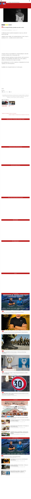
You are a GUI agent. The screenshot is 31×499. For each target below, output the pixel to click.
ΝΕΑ (2, 311)
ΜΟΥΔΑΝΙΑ (3, 416)
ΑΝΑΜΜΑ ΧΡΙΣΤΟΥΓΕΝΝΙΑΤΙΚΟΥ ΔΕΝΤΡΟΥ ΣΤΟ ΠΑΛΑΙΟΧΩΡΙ (9, 113)
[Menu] (1, 1)
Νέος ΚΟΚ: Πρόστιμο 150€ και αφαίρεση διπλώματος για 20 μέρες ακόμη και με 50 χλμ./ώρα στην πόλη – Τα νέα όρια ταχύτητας (15, 394)
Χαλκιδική (12, 416)
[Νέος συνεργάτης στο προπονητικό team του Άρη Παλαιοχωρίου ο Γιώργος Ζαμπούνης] (15, 322)
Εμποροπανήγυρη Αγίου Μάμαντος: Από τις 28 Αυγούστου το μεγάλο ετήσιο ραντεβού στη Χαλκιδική (14, 417)
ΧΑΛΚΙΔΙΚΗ (8, 416)
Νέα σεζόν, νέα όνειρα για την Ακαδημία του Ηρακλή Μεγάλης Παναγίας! (10, 2)
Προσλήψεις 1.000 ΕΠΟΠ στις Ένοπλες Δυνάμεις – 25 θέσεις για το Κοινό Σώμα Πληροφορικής (14, 352)
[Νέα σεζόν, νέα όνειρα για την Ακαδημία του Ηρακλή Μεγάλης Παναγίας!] (15, 302)
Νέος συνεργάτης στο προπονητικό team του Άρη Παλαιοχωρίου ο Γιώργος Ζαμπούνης (15, 332)
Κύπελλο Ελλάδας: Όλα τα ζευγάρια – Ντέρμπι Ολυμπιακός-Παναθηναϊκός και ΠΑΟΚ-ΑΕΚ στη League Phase (15, 373)
